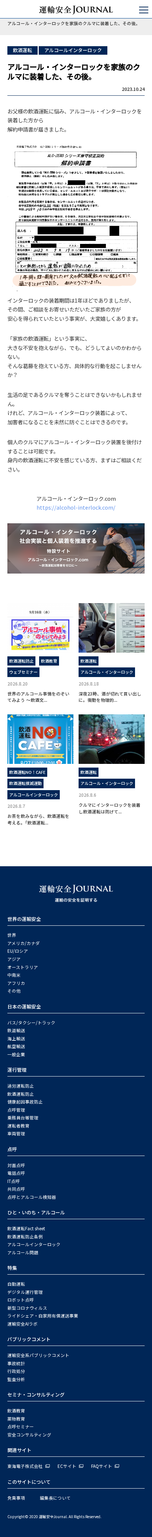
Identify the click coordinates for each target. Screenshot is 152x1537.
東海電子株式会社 (25, 1466)
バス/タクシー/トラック (31, 1023)
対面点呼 (16, 1165)
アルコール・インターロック (106, 672)
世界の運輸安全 (24, 918)
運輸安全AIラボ (22, 1324)
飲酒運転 (22, 50)
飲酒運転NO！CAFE (27, 772)
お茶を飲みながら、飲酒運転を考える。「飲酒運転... (38, 819)
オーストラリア (22, 967)
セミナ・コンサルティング (36, 1394)
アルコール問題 (22, 1252)
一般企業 (16, 1054)
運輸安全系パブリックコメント (38, 1355)
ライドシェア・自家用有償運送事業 (42, 1316)
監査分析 (16, 1379)
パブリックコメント (29, 1339)
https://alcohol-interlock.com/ (76, 507)
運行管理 (17, 1069)
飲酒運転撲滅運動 (25, 783)
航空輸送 (16, 1046)
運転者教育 (18, 1126)
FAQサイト (101, 1466)
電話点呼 (16, 1173)
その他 (14, 991)
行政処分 (16, 1371)
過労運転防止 (20, 1086)
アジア (14, 959)
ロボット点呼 (20, 1300)
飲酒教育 (49, 661)
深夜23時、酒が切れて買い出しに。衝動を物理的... (110, 696)
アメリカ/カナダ (23, 943)
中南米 (14, 975)
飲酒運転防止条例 (25, 1237)
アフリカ (16, 983)
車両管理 (16, 1133)
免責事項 (16, 1498)
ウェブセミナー (23, 672)
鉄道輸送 (16, 1030)
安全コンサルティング (29, 1435)
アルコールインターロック (73, 50)
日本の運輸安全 (24, 1006)
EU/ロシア (17, 951)
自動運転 (16, 1284)
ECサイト (67, 1466)
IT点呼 (13, 1181)
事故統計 (16, 1363)
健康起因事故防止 (25, 1102)
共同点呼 (16, 1189)
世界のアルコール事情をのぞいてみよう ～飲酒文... (38, 696)
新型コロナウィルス (27, 1308)
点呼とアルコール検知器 (31, 1197)
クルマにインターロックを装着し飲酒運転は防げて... (110, 808)
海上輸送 (16, 1038)
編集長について (55, 1498)
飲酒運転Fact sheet (26, 1228)
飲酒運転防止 (21, 661)
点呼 (12, 1149)
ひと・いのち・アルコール (36, 1212)
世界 (11, 935)
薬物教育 (16, 1419)
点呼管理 (16, 1110)
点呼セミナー (20, 1426)
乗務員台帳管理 (22, 1118)
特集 (12, 1267)
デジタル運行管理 (25, 1292)
